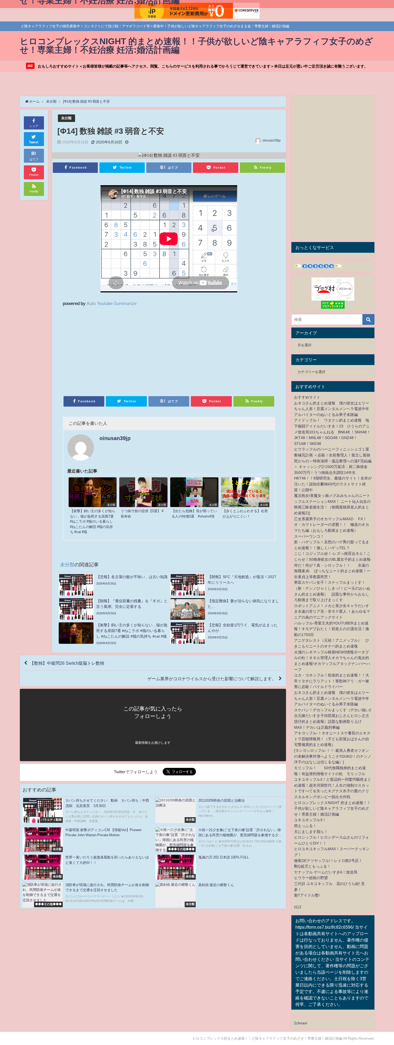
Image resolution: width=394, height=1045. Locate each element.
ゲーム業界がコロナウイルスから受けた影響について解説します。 (211, 678)
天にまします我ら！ (311, 832)
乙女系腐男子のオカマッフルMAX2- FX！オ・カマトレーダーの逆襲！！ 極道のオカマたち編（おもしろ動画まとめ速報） (331, 524)
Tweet (34, 142)
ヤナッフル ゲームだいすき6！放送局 (325, 872)
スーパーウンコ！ (309, 536)
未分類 (66, 118)
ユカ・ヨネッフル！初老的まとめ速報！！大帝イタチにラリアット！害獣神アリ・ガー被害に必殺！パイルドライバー (331, 681)
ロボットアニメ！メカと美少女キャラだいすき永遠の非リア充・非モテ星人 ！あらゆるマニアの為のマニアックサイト (332, 611)
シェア (33, 126)
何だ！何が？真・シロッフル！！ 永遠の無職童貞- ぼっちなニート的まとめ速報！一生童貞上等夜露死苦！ (332, 571)
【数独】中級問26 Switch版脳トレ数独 (67, 663)
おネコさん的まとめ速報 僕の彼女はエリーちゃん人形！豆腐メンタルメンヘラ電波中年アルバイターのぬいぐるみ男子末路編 (331, 408)
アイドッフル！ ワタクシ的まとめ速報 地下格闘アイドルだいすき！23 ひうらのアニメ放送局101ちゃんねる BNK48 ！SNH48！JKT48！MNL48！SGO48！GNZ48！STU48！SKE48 (332, 431)
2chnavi (300, 1023)
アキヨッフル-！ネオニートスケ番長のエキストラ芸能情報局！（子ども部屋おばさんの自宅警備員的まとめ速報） (332, 738)
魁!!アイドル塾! (307, 895)
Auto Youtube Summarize (111, 303)
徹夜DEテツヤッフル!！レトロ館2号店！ (328, 860)
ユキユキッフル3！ (310, 820)
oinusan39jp (271, 140)
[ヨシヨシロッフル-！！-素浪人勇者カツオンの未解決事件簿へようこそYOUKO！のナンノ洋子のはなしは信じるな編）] (332, 756)
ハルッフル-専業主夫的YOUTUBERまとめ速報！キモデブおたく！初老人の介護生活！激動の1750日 (331, 629)
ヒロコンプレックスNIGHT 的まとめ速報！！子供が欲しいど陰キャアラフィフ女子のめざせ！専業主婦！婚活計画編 (332, 808)
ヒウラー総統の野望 (311, 878)
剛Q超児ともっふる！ (312, 866)
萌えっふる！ (305, 826)
